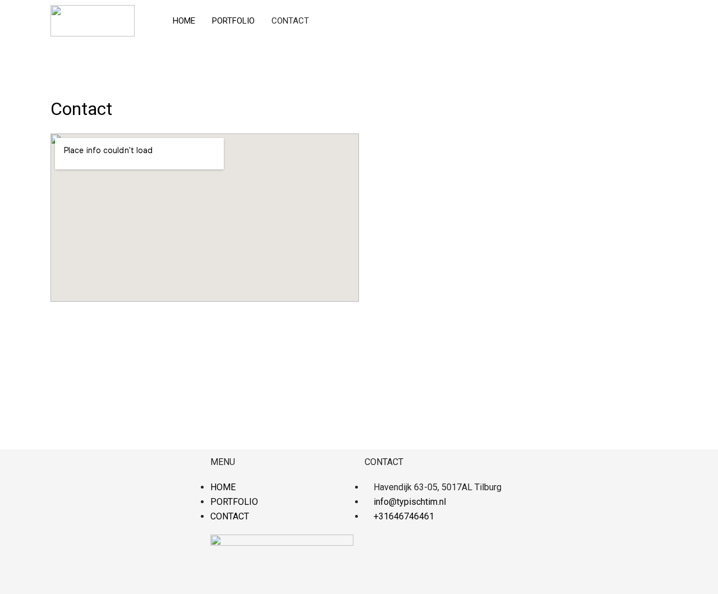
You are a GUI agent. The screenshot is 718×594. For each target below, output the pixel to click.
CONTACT (290, 21)
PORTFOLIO (233, 21)
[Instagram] (379, 549)
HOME (184, 21)
